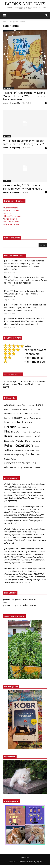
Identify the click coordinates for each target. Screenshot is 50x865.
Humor (28, 422)
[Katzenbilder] (25, 777)
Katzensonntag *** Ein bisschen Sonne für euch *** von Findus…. (22, 187)
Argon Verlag (22, 405)
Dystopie (28, 413)
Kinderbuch (12, 431)
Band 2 (7, 409)
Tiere (38, 455)
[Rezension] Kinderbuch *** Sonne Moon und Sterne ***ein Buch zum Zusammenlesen (24, 96)
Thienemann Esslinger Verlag (14, 455)
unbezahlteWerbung (13, 467)
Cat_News (6, 136)
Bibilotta (7, 213)
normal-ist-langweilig (11, 103)
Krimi (8, 436)
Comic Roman (35, 409)
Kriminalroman (19, 437)
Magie (19, 440)
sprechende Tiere (32, 450)
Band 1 (39, 405)
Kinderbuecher (8, 88)
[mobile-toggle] (4, 15)
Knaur (25, 432)
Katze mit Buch (10, 219)
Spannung (19, 450)
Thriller (30, 454)
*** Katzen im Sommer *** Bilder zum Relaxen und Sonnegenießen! (23, 142)
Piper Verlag (36, 441)
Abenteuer (9, 404)
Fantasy (17, 417)
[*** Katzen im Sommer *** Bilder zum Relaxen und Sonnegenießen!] (25, 123)
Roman (37, 446)
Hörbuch (10, 426)
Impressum (25, 857)
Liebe (36, 436)
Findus (25, 418)
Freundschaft (13, 422)
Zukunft (38, 467)
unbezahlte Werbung (20, 463)
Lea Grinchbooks (11, 221)
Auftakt (31, 405)
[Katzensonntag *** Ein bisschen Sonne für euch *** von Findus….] (25, 168)
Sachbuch (8, 450)
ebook (35, 414)
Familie (7, 418)
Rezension (23, 445)
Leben (28, 437)
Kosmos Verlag (34, 432)
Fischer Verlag (35, 418)
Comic (25, 409)
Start (4, 22)
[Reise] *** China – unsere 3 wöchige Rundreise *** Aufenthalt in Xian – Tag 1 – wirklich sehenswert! (24, 294)
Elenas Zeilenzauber (12, 216)
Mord (27, 441)
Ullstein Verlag (10, 459)
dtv (21, 414)
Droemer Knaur (11, 413)
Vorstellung (28, 467)
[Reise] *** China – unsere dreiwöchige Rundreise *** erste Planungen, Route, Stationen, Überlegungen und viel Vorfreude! (25, 307)
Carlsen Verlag (16, 409)
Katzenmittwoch (24, 427)
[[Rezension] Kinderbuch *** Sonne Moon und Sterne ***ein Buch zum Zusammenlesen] (25, 59)
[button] (46, 15)
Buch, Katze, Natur (12, 224)
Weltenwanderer (11, 207)
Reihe (8, 445)
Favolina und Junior (12, 210)
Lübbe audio (9, 441)
